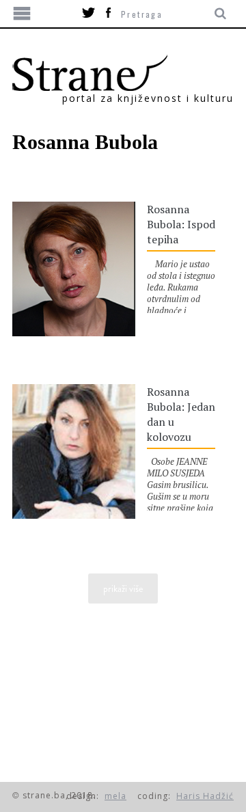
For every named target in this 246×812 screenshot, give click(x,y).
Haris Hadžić (205, 796)
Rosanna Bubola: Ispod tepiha (181, 224)
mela (115, 796)
